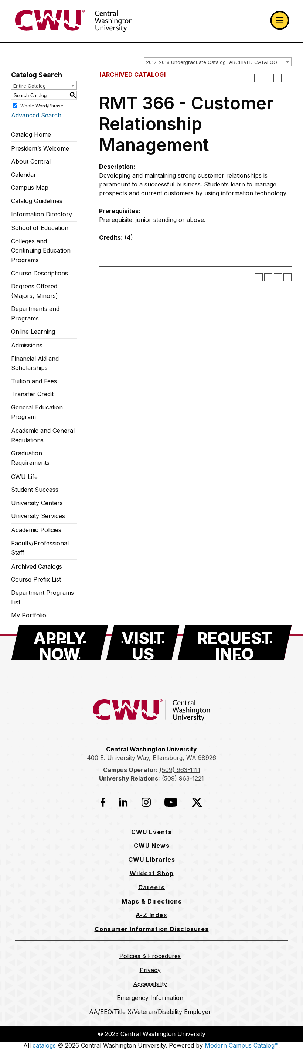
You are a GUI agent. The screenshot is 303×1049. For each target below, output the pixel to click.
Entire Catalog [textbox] (29, 86)
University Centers (37, 503)
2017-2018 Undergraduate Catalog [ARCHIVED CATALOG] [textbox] (212, 62)
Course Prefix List (36, 579)
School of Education (39, 228)
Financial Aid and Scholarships (35, 363)
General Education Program (37, 412)
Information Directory (41, 214)
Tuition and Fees (34, 381)
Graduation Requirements (30, 457)
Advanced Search (36, 115)
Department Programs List (42, 597)
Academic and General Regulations (43, 435)
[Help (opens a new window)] (287, 78)
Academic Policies (36, 530)
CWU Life (24, 476)
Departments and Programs (35, 313)
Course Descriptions (39, 273)
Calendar (23, 174)
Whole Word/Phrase (42, 106)
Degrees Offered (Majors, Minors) (34, 290)
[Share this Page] (268, 78)
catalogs (44, 1045)
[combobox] (218, 61)
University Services (38, 516)
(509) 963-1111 (180, 770)
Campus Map (29, 187)
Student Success (34, 489)
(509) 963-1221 (183, 778)
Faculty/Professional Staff (40, 547)
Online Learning (33, 331)
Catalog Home (31, 134)
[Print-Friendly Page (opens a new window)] (277, 78)
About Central (31, 161)
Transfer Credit (32, 394)
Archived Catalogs (36, 566)
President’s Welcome (40, 148)
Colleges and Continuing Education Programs (41, 250)
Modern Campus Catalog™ (241, 1045)
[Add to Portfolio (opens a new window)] (258, 78)
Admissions (26, 345)
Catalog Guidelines (36, 201)
